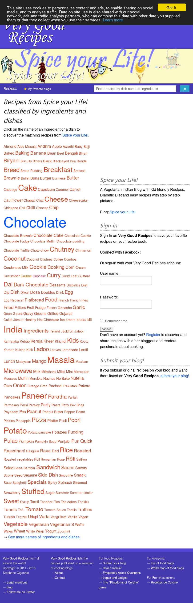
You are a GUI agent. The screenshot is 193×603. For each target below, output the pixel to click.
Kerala (37, 341)
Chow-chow (39, 250)
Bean (51, 153)
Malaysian (23, 361)
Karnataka (11, 341)
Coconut (15, 258)
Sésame (30, 475)
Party (46, 404)
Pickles (9, 420)
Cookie (38, 266)
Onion (20, 385)
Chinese (42, 207)
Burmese (59, 178)
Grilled (52, 313)
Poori (74, 419)
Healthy (30, 319)
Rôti (70, 458)
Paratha (57, 396)
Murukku (35, 378)
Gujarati (65, 313)
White (30, 531)
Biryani (12, 160)
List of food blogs (162, 563)
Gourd (17, 313)
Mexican (82, 361)
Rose (61, 459)
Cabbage (10, 189)
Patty (65, 405)
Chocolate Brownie (18, 235)
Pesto (80, 411)
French (63, 300)
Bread (12, 169)
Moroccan (81, 371)
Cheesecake (78, 200)
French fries (79, 300)
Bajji (87, 146)
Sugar (50, 492)
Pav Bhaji (77, 405)
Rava (45, 450)
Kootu (84, 341)
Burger (45, 178)
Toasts (10, 509)
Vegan (83, 516)
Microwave (18, 370)
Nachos (49, 378)
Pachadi (55, 385)
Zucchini (63, 531)
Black (47, 160)
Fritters (20, 307)
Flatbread (34, 299)
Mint (69, 371)
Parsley (34, 405)
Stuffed (32, 491)
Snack (80, 475)
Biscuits (26, 161)
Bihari (83, 153)
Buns (34, 178)
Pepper (69, 411)
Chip (54, 207)
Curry (54, 275)
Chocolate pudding (70, 241)
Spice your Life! (75, 135)
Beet (60, 153)
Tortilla (72, 509)
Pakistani (70, 385)
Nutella (77, 378)
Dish (15, 291)
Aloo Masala (26, 146)
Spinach (65, 482)
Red (55, 451)
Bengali (71, 153)
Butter (73, 177)
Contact (60, 577)
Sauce (67, 467)
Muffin (23, 378)
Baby (79, 146)
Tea (57, 501)
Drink (60, 292)
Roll (37, 459)
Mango (39, 360)
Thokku (83, 501)
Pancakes (12, 397)
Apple (57, 146)
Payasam (11, 411)
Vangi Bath (59, 516)
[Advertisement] (144, 136)
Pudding (75, 432)
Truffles (85, 509)
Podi (63, 420)
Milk (36, 371)
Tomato (34, 509)
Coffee (58, 259)
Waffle (79, 524)
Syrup (24, 501)
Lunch (9, 361)
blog (9, 587)
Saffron (81, 459)
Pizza (39, 419)
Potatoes (59, 432)
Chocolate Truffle (16, 250)
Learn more (113, 20)
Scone (8, 475)
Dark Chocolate (31, 284)
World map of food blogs (167, 568)
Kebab (25, 341)
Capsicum (46, 189)
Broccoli (79, 170)
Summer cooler (81, 492)
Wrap (40, 531)
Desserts (57, 285)
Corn (70, 267)
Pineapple (23, 420)
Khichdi (60, 341)
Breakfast (58, 169)
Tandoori (46, 501)
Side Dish (48, 474)
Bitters (37, 161)
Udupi (33, 516)
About (59, 572)
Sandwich (48, 467)
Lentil (83, 349)
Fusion (52, 307)
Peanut (34, 411)
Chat (40, 200)
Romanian (48, 459)
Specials (37, 481)
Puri (75, 441)
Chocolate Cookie (77, 235)
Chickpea (11, 207)
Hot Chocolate (48, 319)
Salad (8, 467)
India (13, 329)
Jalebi (78, 331)
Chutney (62, 249)
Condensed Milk (16, 267)
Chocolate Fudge (16, 241)
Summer (62, 492)
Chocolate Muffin (43, 241)
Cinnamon (83, 250)
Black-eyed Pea (64, 161)
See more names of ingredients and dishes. (44, 537)
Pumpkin (26, 441)
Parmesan (11, 405)
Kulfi (29, 349)
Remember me (116, 320)
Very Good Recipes (15, 558)
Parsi (24, 404)
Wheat (19, 531)
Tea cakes (69, 501)
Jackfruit (67, 331)
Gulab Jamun (14, 319)
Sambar (29, 468)
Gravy (28, 313)
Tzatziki (21, 516)
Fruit (30, 307)
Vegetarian (39, 524)
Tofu (21, 509)
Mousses (10, 378)
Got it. (171, 7)
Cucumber (12, 275)
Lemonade (70, 349)
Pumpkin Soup (45, 441)
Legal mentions (17, 582)
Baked (9, 153)
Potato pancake (39, 432)
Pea (22, 411)
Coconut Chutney (39, 259)
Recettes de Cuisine (164, 582)
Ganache (65, 307)
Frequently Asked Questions (122, 572)
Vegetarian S (62, 524)
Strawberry (12, 492)
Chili (22, 207)
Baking (22, 152)
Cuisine (26, 276)
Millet (61, 371)
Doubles (48, 292)
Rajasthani (14, 450)
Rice (66, 449)
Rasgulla (32, 451)
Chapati (29, 200)
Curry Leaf (69, 276)
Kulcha (20, 349)
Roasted (82, 450)
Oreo (44, 386)
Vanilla (72, 516)
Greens (40, 313)
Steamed (80, 482)
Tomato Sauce (55, 509)
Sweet (11, 501)
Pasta (56, 404)
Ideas (81, 319)
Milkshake (48, 371)
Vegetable (16, 524)
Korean (9, 349)
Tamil (34, 501)
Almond (10, 146)
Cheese (56, 199)
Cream (81, 267)
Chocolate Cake (48, 235)
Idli (89, 319)
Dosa (35, 292)
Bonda (82, 160)
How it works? (112, 568)
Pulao (11, 440)
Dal (8, 283)
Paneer (34, 395)
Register (153, 334)
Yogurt (50, 531)
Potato (15, 430)
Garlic (79, 307)
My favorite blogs (39, 88)
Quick (86, 440)
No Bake (63, 378)
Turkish (9, 516)
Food (51, 299)
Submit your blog (114, 563)
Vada (44, 516)
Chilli (30, 207)
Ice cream (68, 319)
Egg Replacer (14, 300)
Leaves (55, 349)
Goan (8, 313)
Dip (6, 292)
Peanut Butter (52, 411)
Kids (73, 340)
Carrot (74, 189)
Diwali (24, 292)
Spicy (52, 482)
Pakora (84, 385)
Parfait (72, 397)
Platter (52, 420)
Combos (70, 259)
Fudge (40, 307)
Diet (84, 284)
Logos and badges (115, 577)
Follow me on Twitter (21, 592)
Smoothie (66, 475)
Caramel (62, 189)
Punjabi (63, 441)
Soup (8, 482)
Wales (8, 531)
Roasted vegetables (18, 459)
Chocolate (35, 221)
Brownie (12, 177)
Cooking (56, 266)
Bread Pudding (31, 170)
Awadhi (68, 146)
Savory (81, 467)
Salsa (18, 468)
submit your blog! (175, 375)
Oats (8, 385)
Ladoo (41, 349)
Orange (33, 385)
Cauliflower (13, 200)
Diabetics (73, 285)
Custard (84, 276)
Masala (61, 359)
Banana (38, 152)
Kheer (49, 341)
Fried (9, 307)
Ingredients (36, 330)
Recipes (10, 89)
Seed (18, 475)
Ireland (55, 331)
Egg (69, 291)
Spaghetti (19, 482)
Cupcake (39, 276)
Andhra (44, 146)
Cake (27, 187)
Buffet (25, 178)
